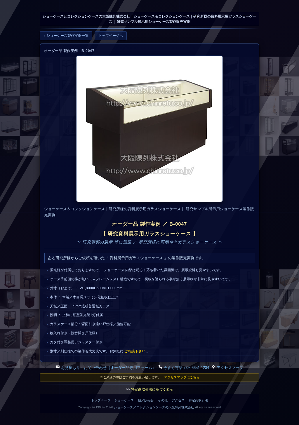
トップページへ (110, 36)
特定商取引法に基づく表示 (152, 389)
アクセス (178, 400)
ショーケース (124, 400)
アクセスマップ (229, 367)
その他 (163, 400)
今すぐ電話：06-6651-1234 (185, 367)
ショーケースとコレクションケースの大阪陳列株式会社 (86, 16)
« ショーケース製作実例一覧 (66, 36)
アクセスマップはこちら (181, 377)
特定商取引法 (198, 400)
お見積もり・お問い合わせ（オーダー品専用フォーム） (108, 367)
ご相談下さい (134, 351)
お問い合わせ (16, 9)
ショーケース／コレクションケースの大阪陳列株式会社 (154, 407)
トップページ (100, 400)
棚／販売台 (146, 400)
